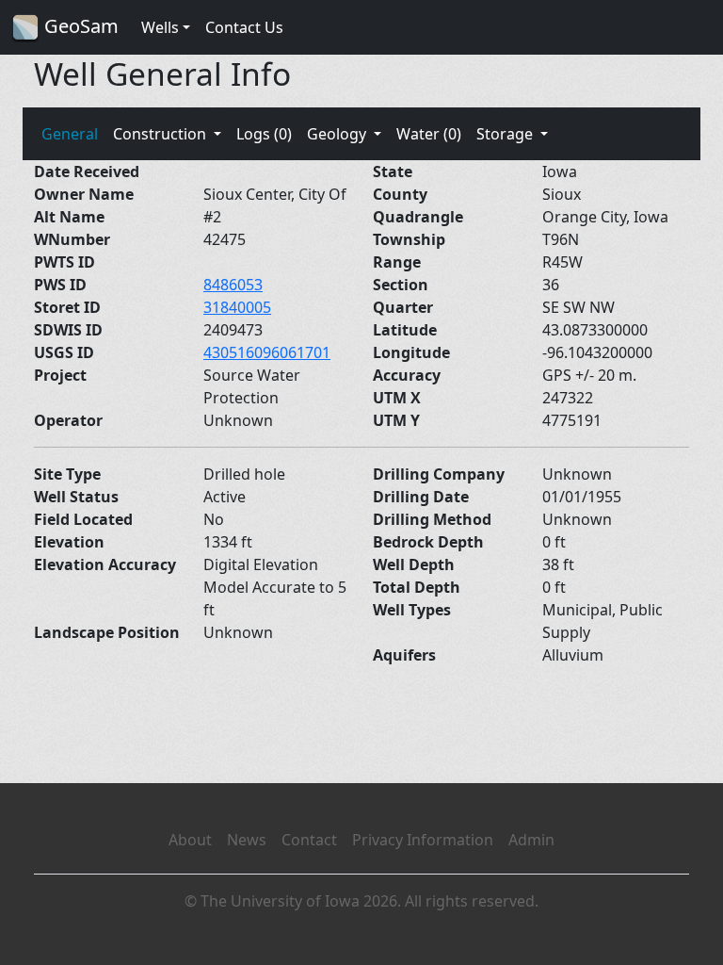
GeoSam (79, 26)
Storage (506, 133)
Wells (160, 27)
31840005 (237, 307)
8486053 (233, 284)
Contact (309, 839)
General (69, 133)
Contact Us (244, 27)
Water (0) (428, 133)
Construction (161, 133)
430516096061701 (266, 352)
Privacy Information (422, 839)
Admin (531, 839)
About (190, 839)
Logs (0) (264, 133)
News (246, 839)
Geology (338, 133)
